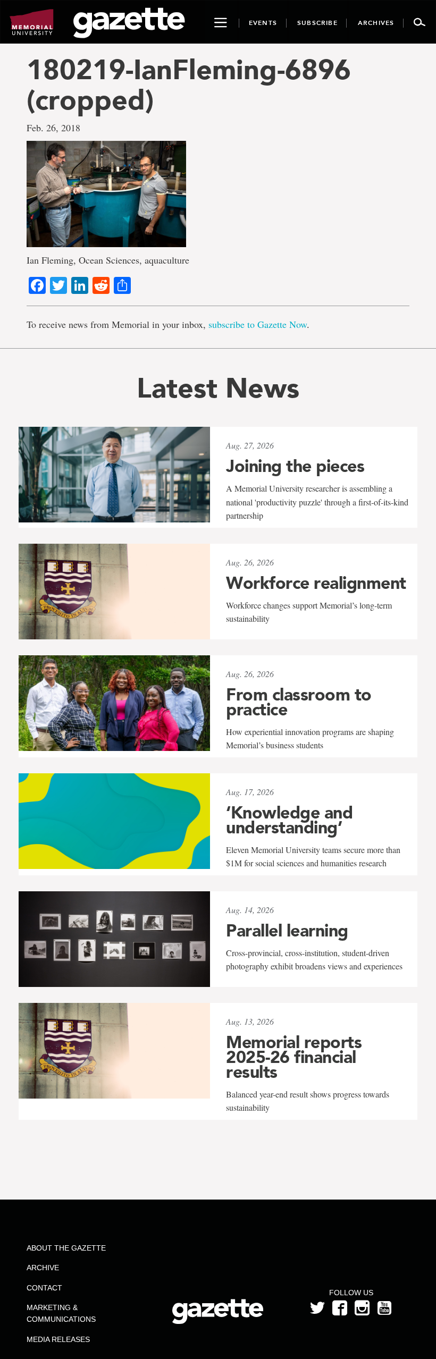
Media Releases (58, 1339)
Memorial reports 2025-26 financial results (294, 1057)
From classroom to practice (299, 702)
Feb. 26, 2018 (53, 127)
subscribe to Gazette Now (257, 324)
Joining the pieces (295, 466)
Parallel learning (287, 930)
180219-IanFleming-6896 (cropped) (189, 84)
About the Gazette (66, 1248)
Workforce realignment (316, 583)
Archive (43, 1267)
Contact (44, 1288)
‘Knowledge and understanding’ (289, 820)
